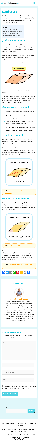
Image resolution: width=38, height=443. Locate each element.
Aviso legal (19, 426)
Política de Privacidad (17, 423)
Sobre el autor (6, 423)
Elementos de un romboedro (13, 31)
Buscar (8, 407)
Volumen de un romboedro (12, 36)
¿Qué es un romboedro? (11, 29)
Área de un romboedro (11, 34)
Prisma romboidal (14, 245)
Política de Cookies (30, 423)
